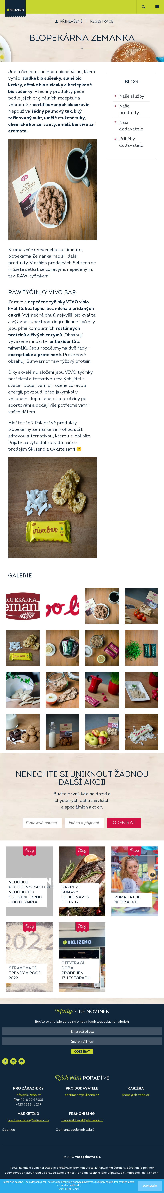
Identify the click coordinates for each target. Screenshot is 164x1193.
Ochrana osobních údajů (75, 1129)
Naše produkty (126, 109)
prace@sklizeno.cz (136, 1095)
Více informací (69, 1189)
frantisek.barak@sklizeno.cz (28, 1120)
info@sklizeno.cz (28, 1095)
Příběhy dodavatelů (128, 142)
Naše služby (129, 96)
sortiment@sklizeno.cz (82, 1095)
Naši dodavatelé (128, 126)
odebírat (124, 823)
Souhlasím (150, 1185)
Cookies (8, 1129)
